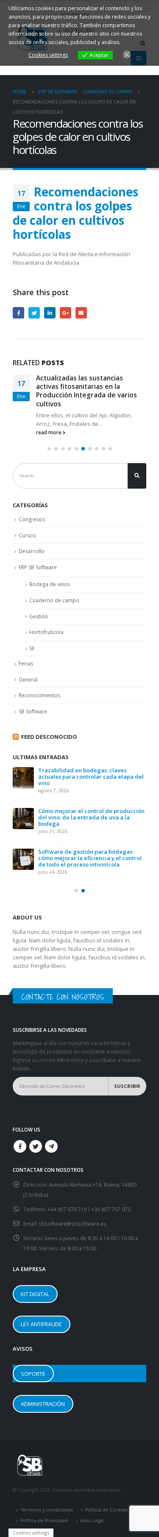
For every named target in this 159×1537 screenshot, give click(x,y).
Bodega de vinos (49, 584)
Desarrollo (32, 551)
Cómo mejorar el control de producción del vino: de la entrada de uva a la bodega (91, 817)
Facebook (18, 313)
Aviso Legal (92, 1520)
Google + (65, 313)
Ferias (26, 663)
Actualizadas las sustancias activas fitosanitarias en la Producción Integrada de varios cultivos (86, 390)
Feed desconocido (49, 737)
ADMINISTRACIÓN (43, 1404)
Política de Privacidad (44, 1520)
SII (31, 648)
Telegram (51, 1146)
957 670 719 (73, 1209)
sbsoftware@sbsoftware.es (72, 1223)
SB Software (33, 711)
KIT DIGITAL (35, 1294)
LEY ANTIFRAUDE (41, 1324)
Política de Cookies (106, 1510)
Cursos (27, 535)
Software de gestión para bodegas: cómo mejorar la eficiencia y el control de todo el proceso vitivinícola (90, 858)
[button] (49, 449)
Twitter (34, 313)
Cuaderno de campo (54, 600)
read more (49, 432)
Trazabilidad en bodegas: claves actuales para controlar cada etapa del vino (91, 776)
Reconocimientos (39, 695)
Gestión (38, 616)
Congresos (32, 519)
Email (81, 313)
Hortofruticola (46, 632)
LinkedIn (50, 313)
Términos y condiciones (46, 1510)
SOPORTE (33, 1374)
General (28, 679)
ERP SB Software (38, 567)
